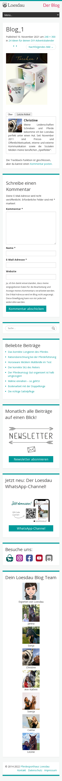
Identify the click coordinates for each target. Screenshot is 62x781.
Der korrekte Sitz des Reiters (24, 367)
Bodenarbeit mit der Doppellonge (26, 386)
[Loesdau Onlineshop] (10, 561)
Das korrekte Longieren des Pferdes (28, 351)
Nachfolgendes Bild (41, 47)
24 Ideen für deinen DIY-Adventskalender (31, 40)
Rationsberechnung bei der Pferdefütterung (32, 357)
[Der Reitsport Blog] (31, 5)
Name (11, 248)
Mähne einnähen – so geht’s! (24, 381)
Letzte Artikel (23, 114)
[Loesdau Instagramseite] (19, 561)
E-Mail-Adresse (16, 259)
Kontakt (21, 770)
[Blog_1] (26, 78)
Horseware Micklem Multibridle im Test (29, 362)
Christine (31, 120)
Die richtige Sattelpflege (21, 391)
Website (11, 271)
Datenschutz (35, 770)
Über (10, 114)
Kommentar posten (41, 163)
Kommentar (14, 209)
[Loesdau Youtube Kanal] (39, 561)
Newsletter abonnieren (31, 459)
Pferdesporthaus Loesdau (34, 766)
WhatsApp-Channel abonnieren (31, 528)
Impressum (50, 770)
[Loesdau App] (49, 561)
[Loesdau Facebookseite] (29, 561)
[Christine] (15, 125)
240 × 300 (49, 36)
